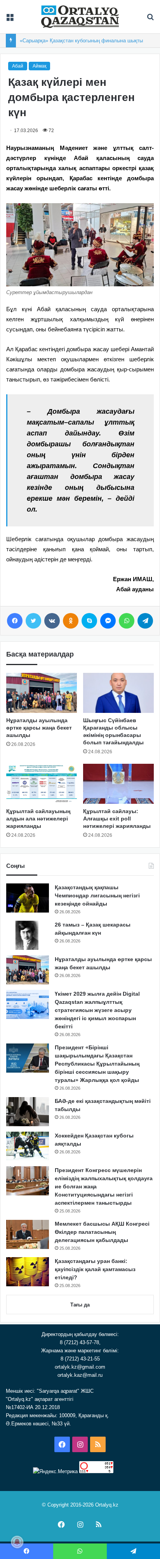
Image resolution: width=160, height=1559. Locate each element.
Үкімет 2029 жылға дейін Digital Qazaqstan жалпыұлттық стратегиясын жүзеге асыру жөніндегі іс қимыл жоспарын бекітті (97, 1010)
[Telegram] (145, 621)
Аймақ (39, 66)
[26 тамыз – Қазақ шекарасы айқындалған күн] (27, 935)
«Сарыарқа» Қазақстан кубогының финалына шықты (81, 41)
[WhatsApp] (126, 621)
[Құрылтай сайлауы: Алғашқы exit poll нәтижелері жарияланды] (118, 784)
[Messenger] (108, 621)
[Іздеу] (150, 19)
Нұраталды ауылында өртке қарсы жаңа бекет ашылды (39, 727)
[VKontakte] (52, 621)
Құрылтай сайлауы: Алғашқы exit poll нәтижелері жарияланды (117, 818)
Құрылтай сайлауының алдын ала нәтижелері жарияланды (38, 818)
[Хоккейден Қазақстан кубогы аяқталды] (27, 1146)
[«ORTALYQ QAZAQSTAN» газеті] (80, 16)
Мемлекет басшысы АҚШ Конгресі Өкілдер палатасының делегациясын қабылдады (102, 1232)
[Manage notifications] (17, 1542)
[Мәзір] (10, 19)
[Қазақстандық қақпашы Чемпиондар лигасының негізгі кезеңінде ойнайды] (27, 898)
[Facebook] (15, 621)
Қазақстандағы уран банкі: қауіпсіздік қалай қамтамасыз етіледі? (95, 1269)
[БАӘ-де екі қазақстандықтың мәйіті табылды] (27, 1111)
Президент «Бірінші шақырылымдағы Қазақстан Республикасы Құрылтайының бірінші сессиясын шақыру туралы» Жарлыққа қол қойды (97, 1063)
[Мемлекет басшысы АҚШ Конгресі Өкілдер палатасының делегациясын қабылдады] (27, 1234)
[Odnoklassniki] (70, 621)
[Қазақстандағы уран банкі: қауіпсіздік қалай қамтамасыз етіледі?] (27, 1271)
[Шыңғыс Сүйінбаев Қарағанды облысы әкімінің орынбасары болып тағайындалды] (118, 693)
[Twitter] (33, 621)
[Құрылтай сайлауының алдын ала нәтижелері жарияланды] (41, 784)
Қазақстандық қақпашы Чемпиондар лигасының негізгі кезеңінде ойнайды (97, 895)
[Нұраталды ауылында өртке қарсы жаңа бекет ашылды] (41, 692)
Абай (17, 66)
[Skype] (89, 621)
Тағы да (80, 1305)
